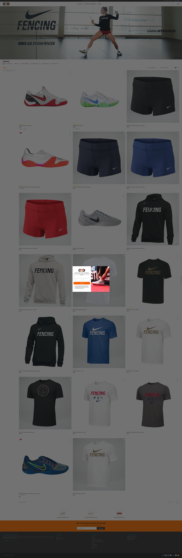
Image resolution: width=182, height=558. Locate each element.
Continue (82, 283)
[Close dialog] (108, 267)
